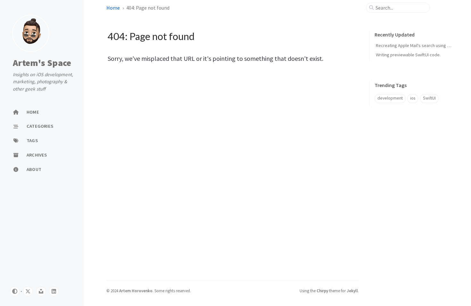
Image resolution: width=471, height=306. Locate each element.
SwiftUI (429, 98)
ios (412, 98)
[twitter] (27, 291)
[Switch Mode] (14, 291)
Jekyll (352, 290)
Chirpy (322, 290)
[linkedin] (53, 291)
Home (113, 7)
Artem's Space (42, 62)
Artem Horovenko (136, 290)
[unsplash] (41, 291)
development (390, 98)
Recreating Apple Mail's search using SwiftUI (418, 45)
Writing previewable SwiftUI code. (408, 55)
